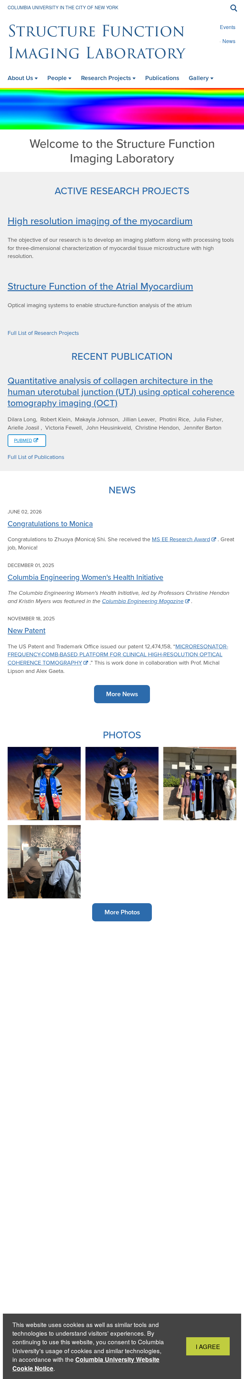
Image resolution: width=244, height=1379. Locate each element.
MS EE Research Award (181, 539)
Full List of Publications (36, 457)
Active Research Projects (122, 190)
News (228, 41)
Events (227, 27)
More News (122, 694)
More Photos (122, 912)
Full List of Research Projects (43, 333)
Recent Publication (122, 356)
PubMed (23, 440)
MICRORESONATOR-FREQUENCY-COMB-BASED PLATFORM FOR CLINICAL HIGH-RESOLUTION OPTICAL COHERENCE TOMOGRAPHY (118, 654)
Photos (122, 734)
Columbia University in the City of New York (63, 7)
